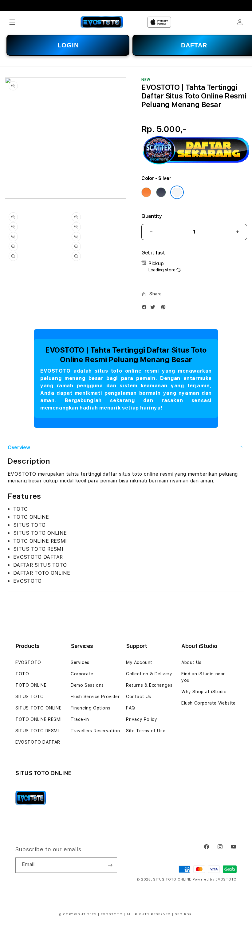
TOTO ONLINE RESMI (38, 719)
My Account (139, 662)
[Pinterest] (164, 308)
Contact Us (138, 696)
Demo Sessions (87, 685)
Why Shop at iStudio (203, 691)
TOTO (22, 673)
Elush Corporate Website (208, 703)
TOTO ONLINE (31, 685)
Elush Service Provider (95, 696)
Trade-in (80, 719)
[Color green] (161, 192)
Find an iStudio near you (203, 677)
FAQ (130, 707)
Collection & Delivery (149, 673)
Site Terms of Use (145, 730)
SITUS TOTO (29, 696)
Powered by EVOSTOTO (215, 879)
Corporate (82, 673)
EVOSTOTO (28, 662)
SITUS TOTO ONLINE (38, 707)
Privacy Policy (141, 719)
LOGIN (68, 45)
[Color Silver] (177, 192)
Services (80, 662)
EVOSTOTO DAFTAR (37, 742)
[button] (12, 22)
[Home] (102, 22)
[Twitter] (154, 308)
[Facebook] (145, 308)
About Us (191, 662)
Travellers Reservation (95, 730)
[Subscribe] (110, 865)
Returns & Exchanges (149, 685)
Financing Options (90, 707)
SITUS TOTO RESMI (37, 730)
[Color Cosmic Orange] (146, 192)
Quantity (151, 216)
